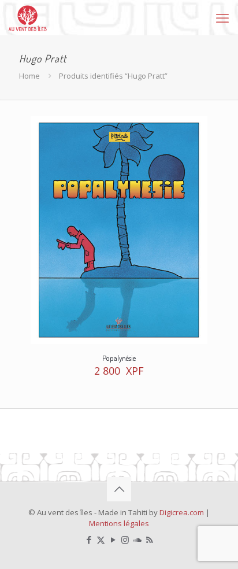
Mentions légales (119, 523)
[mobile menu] (222, 17)
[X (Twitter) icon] (100, 539)
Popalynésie (119, 358)
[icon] (137, 539)
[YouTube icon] (113, 539)
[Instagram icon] (125, 539)
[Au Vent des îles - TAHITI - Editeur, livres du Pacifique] (28, 17)
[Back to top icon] (119, 489)
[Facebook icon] (88, 539)
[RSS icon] (149, 539)
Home (29, 76)
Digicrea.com (181, 512)
